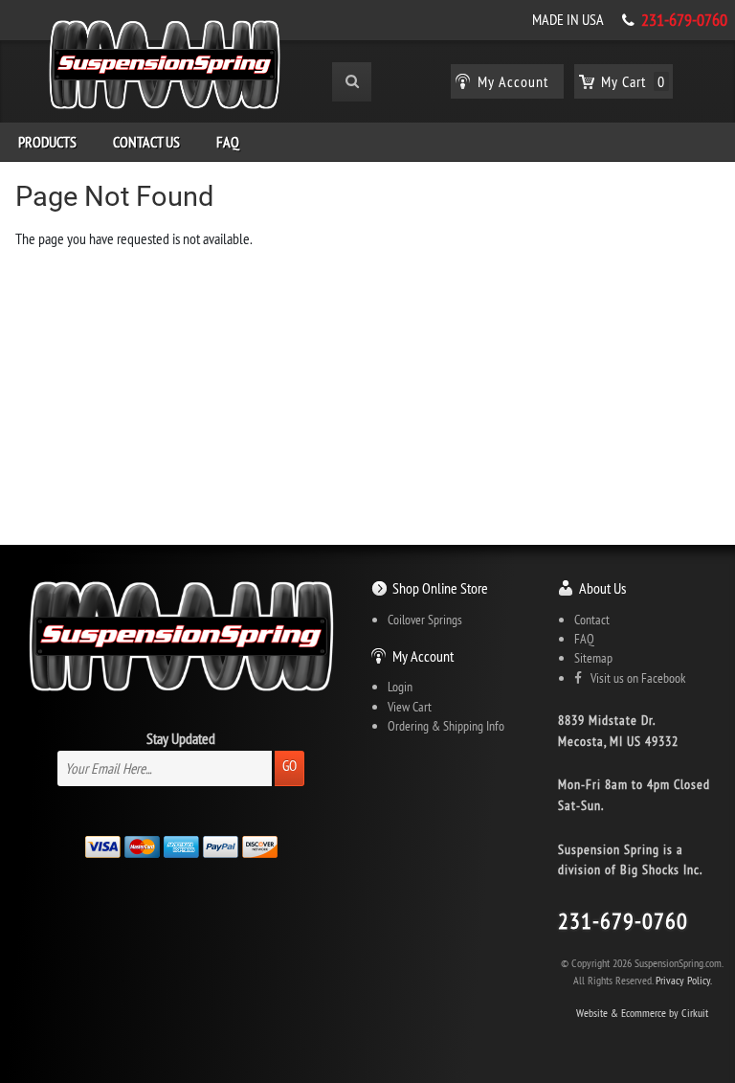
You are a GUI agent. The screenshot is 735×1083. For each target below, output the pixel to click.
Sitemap (593, 657)
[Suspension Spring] (164, 68)
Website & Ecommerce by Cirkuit (642, 1012)
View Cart (410, 706)
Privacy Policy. (684, 980)
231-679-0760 (684, 20)
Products (47, 141)
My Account (423, 656)
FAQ (227, 141)
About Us (602, 588)
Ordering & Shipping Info (446, 725)
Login (400, 686)
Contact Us (146, 141)
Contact (592, 619)
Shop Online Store (440, 588)
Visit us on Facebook (633, 678)
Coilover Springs (425, 619)
